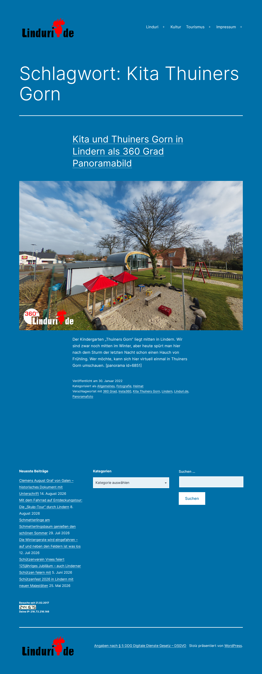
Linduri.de (181, 391)
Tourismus (195, 27)
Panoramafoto (83, 396)
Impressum (226, 27)
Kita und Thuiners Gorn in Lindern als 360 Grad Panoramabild (128, 151)
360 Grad (110, 391)
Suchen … (187, 471)
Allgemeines (106, 386)
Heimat (138, 386)
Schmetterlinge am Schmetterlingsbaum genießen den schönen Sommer (47, 526)
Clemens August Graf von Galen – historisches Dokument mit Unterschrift (46, 487)
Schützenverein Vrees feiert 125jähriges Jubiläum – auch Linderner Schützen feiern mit (50, 565)
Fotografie (123, 386)
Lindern (167, 391)
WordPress (233, 646)
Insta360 (125, 391)
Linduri (152, 27)
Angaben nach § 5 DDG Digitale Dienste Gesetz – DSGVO (140, 646)
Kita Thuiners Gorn (146, 391)
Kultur (176, 27)
